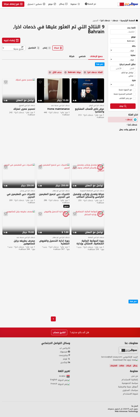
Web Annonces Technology (126, 411)
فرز (22, 47)
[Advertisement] (121, 175)
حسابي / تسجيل (35, 4)
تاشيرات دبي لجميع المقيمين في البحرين (54, 195)
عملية (133, 55)
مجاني (131, 76)
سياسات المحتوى (130, 390)
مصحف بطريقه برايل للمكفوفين (24, 242)
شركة (71, 56)
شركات (128, 365)
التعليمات (113, 365)
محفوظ (74, 4)
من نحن (134, 376)
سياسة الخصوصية (130, 383)
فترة (134, 80)
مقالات (121, 365)
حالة (134, 46)
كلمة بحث (131, 28)
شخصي (82, 56)
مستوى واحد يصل (127, 129)
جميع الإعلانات (96, 56)
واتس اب (63, 348)
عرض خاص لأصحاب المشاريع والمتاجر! (89, 110)
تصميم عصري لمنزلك (24, 108)
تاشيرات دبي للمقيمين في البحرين (21, 195)
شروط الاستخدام (130, 394)
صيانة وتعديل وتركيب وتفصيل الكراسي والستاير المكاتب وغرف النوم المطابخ (88, 195)
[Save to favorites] (75, 82)
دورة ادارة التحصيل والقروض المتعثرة (54, 242)
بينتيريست (63, 355)
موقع (50, 4)
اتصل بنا (134, 406)
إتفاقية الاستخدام (130, 379)
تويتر (65, 359)
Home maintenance (58, 108)
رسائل (62, 4)
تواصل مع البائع (127, 73)
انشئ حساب (59, 332)
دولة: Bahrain (74, 72)
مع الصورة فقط (125, 90)
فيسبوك (64, 351)
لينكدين (64, 362)
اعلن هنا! (133, 301)
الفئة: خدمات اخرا (95, 72)
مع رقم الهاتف (125, 98)
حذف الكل (57, 72)
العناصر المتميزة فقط (123, 94)
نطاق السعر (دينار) (127, 64)
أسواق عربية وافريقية (128, 386)
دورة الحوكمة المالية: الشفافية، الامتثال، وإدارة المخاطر (90, 242)
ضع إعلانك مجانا (12, 4)
